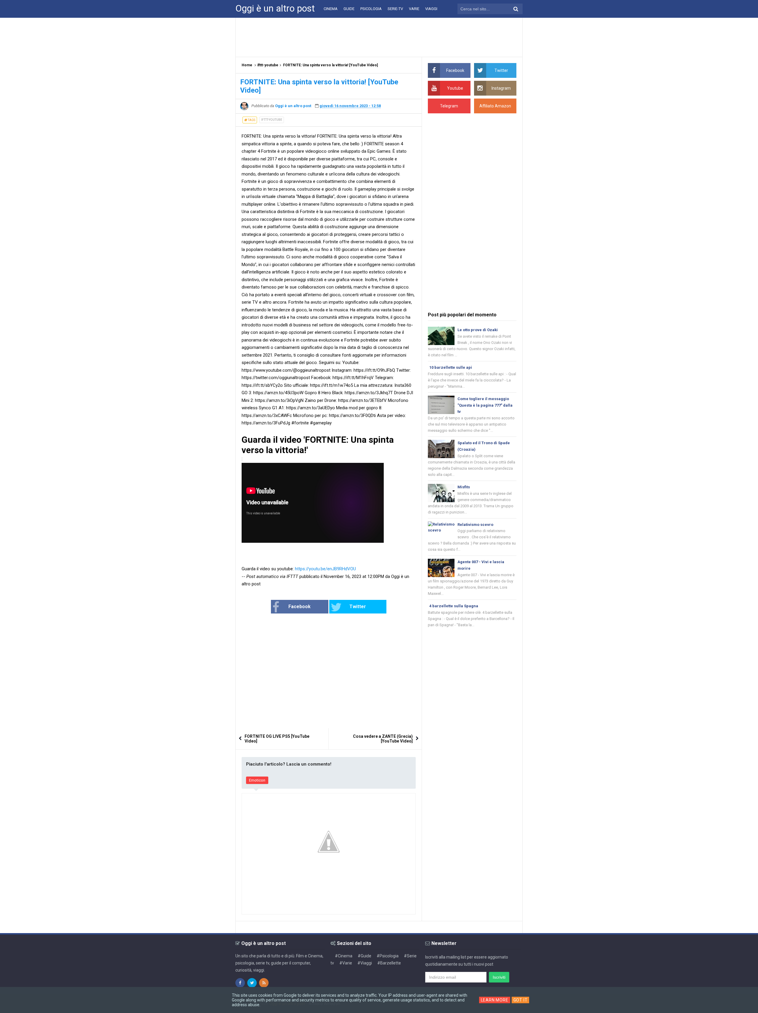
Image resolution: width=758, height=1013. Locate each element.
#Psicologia (388, 956)
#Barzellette (389, 963)
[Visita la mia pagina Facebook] (240, 983)
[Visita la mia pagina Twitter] (252, 983)
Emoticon (257, 780)
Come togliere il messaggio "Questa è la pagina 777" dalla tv (485, 405)
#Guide (364, 956)
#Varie (345, 963)
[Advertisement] (379, 37)
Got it (520, 1000)
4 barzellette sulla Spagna (453, 606)
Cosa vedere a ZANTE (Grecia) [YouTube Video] (383, 738)
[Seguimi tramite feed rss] (264, 983)
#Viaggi (364, 963)
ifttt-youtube (271, 119)
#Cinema (343, 956)
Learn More (494, 1000)
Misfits (463, 487)
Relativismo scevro (475, 524)
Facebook (299, 606)
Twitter (357, 606)
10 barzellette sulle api (450, 367)
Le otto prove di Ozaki (477, 330)
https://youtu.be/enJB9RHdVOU (325, 568)
